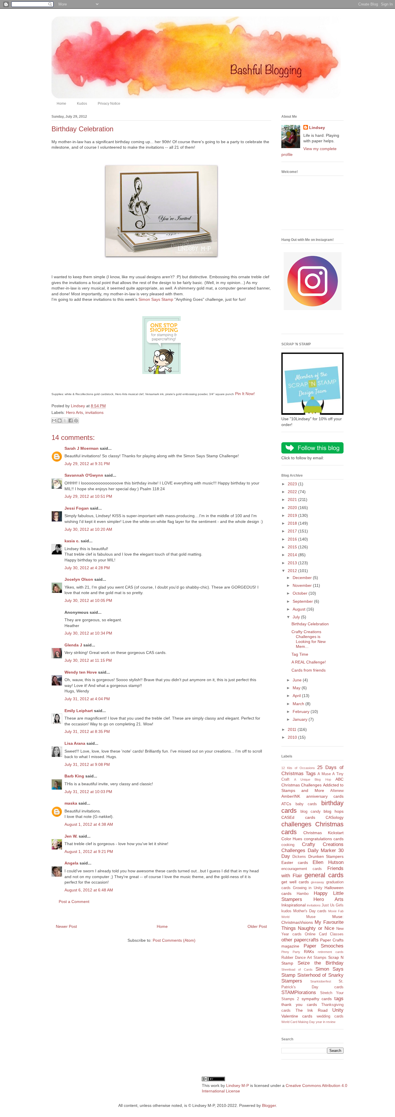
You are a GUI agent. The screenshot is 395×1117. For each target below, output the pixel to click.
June (298, 680)
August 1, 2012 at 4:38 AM (88, 824)
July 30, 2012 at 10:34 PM (88, 633)
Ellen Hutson (328, 862)
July (297, 617)
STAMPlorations (298, 992)
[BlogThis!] (59, 420)
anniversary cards (325, 796)
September (303, 601)
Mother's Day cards (310, 911)
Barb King (74, 776)
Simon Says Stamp (156, 299)
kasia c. (72, 541)
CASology (335, 817)
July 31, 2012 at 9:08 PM (87, 764)
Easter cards (294, 862)
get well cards (295, 882)
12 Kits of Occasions (298, 768)
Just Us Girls (333, 905)
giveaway (317, 882)
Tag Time (299, 654)
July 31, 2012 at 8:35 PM (87, 731)
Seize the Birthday (321, 963)
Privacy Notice (109, 104)
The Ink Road (312, 1010)
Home (61, 104)
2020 (293, 507)
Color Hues (291, 838)
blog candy (310, 812)
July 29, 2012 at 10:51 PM (88, 496)
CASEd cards (298, 817)
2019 (293, 515)
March (299, 703)
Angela (71, 863)
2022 (293, 491)
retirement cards (331, 952)
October (301, 593)
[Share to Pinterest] (76, 420)
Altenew (337, 791)
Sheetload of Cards (297, 969)
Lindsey (317, 127)
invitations (94, 412)
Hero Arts (74, 412)
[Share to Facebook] (70, 420)
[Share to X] (65, 420)
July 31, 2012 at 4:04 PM (87, 698)
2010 (293, 737)
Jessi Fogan (76, 508)
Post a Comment (74, 901)
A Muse (324, 774)
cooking (287, 845)
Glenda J (73, 645)
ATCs (286, 803)
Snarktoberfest (320, 981)
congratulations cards (324, 838)
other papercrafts (300, 940)
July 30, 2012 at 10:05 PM (88, 600)
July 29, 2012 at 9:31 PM (87, 463)
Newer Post (66, 926)
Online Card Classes (324, 934)
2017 (293, 531)
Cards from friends (308, 670)
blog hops (334, 811)
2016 (293, 539)
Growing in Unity (307, 888)
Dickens (299, 857)
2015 (293, 547)
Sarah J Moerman (81, 448)
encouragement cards (301, 869)
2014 (293, 554)
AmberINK (290, 796)
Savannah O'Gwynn (83, 475)
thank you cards (299, 1004)
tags (339, 998)
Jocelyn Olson (78, 579)
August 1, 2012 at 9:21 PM (88, 851)
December (303, 577)
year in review (325, 1022)
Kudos (82, 104)
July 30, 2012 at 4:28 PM (87, 567)
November (303, 585)
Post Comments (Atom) (174, 940)
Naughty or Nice (316, 928)
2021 (293, 499)
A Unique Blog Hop (312, 779)
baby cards (306, 804)
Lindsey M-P (237, 1085)
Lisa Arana (74, 743)
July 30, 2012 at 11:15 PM (88, 660)
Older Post (257, 926)
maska (70, 803)
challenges (296, 824)
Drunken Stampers (326, 856)
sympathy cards (317, 998)
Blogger (269, 1105)
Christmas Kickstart (323, 832)
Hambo (303, 894)
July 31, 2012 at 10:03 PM (88, 791)
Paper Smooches (324, 946)
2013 (293, 563)
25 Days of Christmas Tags (312, 770)
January (301, 719)
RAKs (309, 951)
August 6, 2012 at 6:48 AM (88, 890)
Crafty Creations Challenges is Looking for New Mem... (308, 638)
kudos (286, 911)
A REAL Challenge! (308, 662)
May (297, 687)
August (300, 609)
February (302, 711)
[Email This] (54, 420)
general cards (324, 875)
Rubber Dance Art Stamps (303, 958)
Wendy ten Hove (80, 672)
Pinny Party (290, 952)
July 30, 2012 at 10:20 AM (88, 529)
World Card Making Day (298, 1022)
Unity (338, 1010)
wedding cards (330, 1016)
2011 (293, 729)
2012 (293, 570)
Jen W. (70, 836)
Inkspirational (293, 905)
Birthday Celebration (310, 624)
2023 (293, 484)
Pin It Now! (245, 393)
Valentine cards (296, 1016)
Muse (310, 917)
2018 (293, 523)
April (297, 695)
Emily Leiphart (78, 710)
